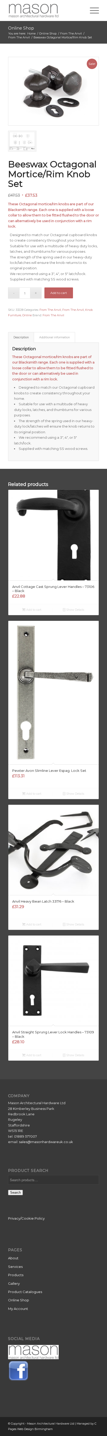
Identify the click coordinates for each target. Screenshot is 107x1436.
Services (15, 1267)
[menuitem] (92, 10)
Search (15, 1192)
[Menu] (92, 10)
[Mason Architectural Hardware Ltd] (44, 10)
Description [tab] (21, 337)
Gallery (14, 1283)
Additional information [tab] (54, 337)
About (13, 1258)
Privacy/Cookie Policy (26, 1218)
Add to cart (58, 293)
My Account (18, 1309)
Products (15, 1275)
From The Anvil (50, 310)
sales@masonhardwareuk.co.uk (46, 1142)
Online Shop (21, 28)
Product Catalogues (25, 1292)
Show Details (74, 609)
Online (27, 315)
